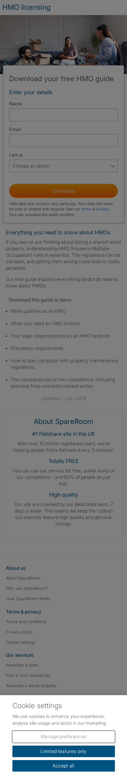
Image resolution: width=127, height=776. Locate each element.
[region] (63, 735)
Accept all (64, 766)
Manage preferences (63, 736)
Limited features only (63, 751)
